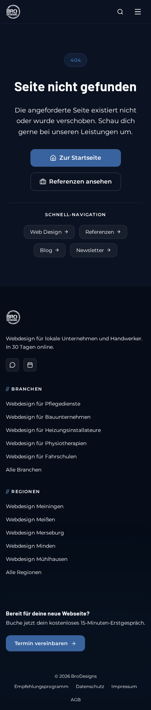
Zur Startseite (80, 157)
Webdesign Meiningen (34, 506)
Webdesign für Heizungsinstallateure (53, 430)
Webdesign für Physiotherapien (46, 443)
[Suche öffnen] (120, 11)
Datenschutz (90, 686)
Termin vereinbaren (41, 643)
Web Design (46, 232)
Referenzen (99, 232)
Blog (46, 250)
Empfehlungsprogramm (41, 686)
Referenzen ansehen (80, 181)
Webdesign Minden (30, 546)
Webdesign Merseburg (35, 532)
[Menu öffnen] (137, 11)
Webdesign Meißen (30, 519)
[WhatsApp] (12, 364)
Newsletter (90, 250)
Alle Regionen (23, 572)
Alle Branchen (23, 469)
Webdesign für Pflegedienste (43, 403)
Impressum (124, 686)
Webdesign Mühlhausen (36, 559)
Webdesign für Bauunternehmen (48, 417)
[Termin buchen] (30, 364)
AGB (76, 699)
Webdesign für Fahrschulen (41, 456)
